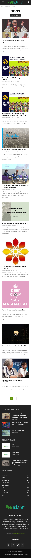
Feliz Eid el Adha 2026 (18, 430)
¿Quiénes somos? (12, 551)
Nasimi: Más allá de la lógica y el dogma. (15, 223)
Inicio (2, 6)
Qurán (13, 444)
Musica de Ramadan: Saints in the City (14, 346)
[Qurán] (6, 446)
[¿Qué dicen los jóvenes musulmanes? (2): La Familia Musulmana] (15, 174)
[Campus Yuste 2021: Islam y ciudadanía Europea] (15, 66)
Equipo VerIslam (6, 81)
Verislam (4, 44)
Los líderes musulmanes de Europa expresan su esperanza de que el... (13, 41)
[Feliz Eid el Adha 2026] (6, 433)
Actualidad (7, 6)
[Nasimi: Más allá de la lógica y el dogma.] (15, 211)
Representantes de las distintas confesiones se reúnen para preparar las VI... (20, 415)
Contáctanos (15, 452)
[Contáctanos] (6, 455)
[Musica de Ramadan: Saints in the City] (15, 334)
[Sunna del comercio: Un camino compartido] (15, 368)
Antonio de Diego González (9, 151)
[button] (28, 2)
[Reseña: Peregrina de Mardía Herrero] (15, 138)
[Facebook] (8, 545)
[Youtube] (22, 545)
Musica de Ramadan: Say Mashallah (13, 310)
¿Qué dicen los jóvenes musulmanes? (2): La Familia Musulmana (15, 186)
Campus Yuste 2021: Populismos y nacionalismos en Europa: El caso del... (14, 114)
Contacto (20, 551)
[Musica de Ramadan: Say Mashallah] (15, 294)
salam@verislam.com (19, 533)
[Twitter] (18, 545)
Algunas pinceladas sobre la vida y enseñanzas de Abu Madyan (20, 462)
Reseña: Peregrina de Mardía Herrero (14, 150)
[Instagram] (13, 545)
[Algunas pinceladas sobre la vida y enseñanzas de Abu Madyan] (6, 463)
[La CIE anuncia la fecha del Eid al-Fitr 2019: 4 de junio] (15, 251)
